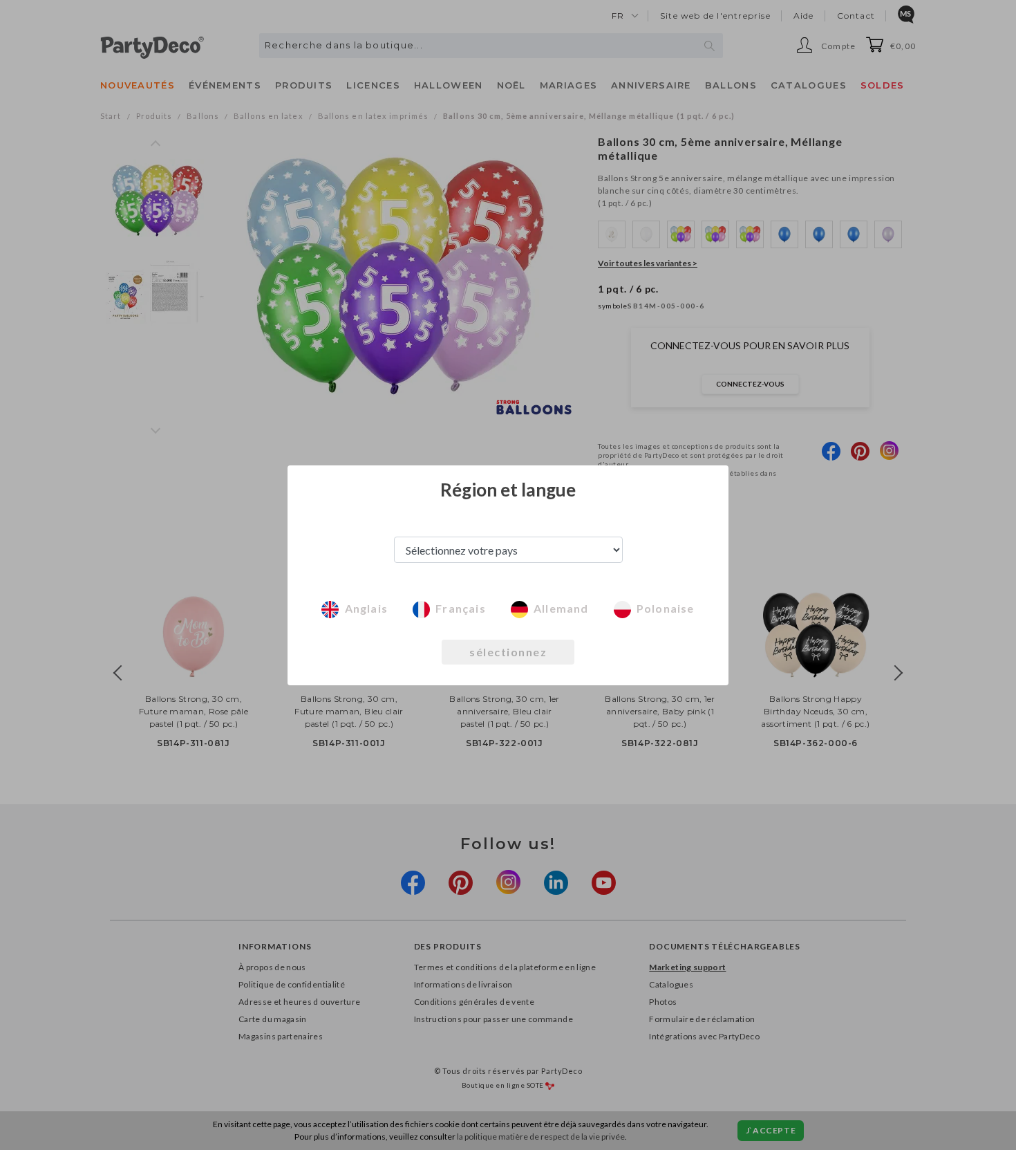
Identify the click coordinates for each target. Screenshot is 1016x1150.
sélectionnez (508, 651)
